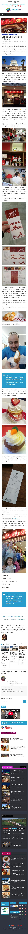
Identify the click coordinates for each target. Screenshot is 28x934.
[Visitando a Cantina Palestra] (5, 754)
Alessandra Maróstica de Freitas (19, 41)
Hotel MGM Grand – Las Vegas (17, 770)
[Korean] (20, 914)
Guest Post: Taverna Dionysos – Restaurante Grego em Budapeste (18, 879)
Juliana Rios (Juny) (13, 681)
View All (23, 767)
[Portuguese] (23, 911)
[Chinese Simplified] (26, 914)
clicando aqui (15, 518)
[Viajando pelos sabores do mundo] (6, 856)
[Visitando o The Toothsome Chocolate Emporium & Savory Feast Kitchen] (5, 647)
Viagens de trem (21, 828)
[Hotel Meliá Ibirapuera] (6, 777)
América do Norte (5, 34)
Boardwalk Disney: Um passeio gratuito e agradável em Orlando (22, 654)
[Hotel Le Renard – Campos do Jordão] (6, 804)
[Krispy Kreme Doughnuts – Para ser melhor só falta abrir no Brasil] (6, 863)
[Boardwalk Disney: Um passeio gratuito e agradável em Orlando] (23, 647)
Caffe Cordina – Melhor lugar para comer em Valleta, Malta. (18, 893)
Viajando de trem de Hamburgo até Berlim (13, 831)
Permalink (11, 685)
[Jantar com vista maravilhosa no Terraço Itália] (5, 746)
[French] (23, 905)
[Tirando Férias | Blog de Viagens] (2, 14)
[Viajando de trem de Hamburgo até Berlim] (14, 818)
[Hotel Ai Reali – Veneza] (6, 797)
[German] (26, 905)
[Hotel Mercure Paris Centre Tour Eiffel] (6, 790)
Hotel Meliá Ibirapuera (15, 777)
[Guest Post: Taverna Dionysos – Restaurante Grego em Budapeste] (6, 878)
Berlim (9, 828)
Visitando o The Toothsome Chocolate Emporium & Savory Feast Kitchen (5, 656)
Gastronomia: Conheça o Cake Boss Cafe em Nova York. (14, 601)
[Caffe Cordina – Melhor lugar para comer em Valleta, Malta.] (6, 892)
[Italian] (23, 908)
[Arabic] (23, 914)
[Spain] (20, 908)
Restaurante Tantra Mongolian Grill (12, 616)
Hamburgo (14, 828)
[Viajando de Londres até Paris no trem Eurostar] (6, 842)
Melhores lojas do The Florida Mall (13, 653)
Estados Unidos (13, 34)
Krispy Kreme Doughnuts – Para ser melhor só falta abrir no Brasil (18, 864)
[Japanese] (26, 911)
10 (20, 866)
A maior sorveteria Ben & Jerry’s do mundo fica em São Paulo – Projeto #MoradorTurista (17, 739)
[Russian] (20, 911)
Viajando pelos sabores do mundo (18, 857)
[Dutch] (26, 908)
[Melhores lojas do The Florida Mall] (14, 647)
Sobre (11, 915)
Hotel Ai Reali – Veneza (15, 798)
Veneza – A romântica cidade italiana (15, 619)
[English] (20, 905)
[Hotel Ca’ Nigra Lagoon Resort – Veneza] (6, 783)
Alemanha (5, 828)
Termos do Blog (13, 917)
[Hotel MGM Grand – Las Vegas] (6, 770)
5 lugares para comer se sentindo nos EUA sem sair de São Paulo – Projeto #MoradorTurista (18, 887)
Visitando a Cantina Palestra (16, 754)
